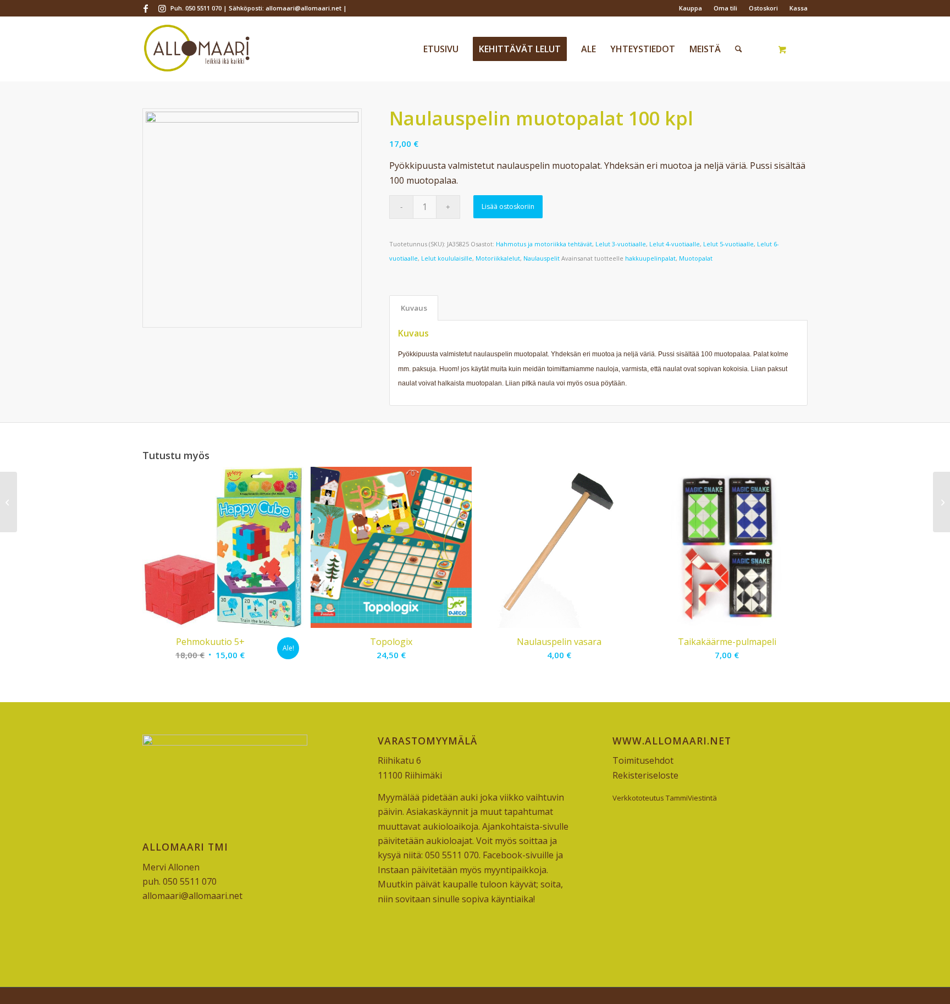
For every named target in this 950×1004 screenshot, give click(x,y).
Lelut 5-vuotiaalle (728, 244)
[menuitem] (690, 8)
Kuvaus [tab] (414, 308)
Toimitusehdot (642, 760)
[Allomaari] (196, 48)
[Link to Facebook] (145, 8)
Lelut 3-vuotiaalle (620, 244)
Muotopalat (695, 258)
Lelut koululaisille (446, 258)
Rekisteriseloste (645, 775)
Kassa (798, 8)
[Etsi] (738, 48)
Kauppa (690, 8)
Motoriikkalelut (498, 258)
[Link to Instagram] (162, 8)
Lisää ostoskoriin (508, 206)
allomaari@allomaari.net (192, 896)
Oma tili (725, 8)
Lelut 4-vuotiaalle (674, 244)
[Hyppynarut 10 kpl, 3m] (8, 502)
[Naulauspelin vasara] (941, 502)
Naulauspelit (541, 258)
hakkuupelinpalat (650, 258)
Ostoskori (763, 8)
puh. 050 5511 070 (179, 881)
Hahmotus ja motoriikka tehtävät (544, 244)
